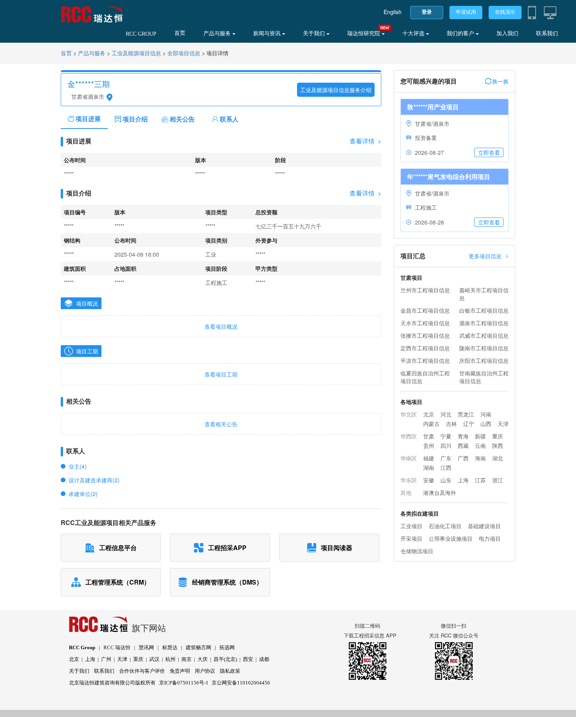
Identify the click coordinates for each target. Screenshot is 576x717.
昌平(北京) (225, 659)
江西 (445, 467)
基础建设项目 (484, 526)
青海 (463, 436)
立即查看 (489, 152)
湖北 (497, 458)
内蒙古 (431, 423)
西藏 (463, 445)
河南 (485, 414)
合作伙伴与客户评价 (142, 671)
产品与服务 (217, 33)
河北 (445, 414)
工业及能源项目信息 (136, 53)
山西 (485, 423)
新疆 (480, 436)
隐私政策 (230, 671)
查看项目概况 (221, 326)
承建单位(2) (83, 494)
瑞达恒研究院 (364, 33)
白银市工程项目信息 (484, 310)
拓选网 (227, 647)
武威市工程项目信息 (484, 335)
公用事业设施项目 (451, 538)
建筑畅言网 (198, 647)
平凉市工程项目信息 (425, 360)
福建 (428, 458)
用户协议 (205, 671)
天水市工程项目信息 (425, 323)
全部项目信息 (183, 53)
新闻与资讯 (267, 33)
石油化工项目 (445, 526)
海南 (480, 458)
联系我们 (547, 33)
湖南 (428, 467)
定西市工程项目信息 (425, 348)
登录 (427, 12)
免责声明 (180, 671)
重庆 (497, 436)
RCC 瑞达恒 (116, 647)
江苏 (480, 480)
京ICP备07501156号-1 (183, 683)
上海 (463, 480)
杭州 (170, 659)
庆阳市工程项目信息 (484, 360)
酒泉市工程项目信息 (484, 323)
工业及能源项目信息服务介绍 (335, 90)
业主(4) (78, 466)
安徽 (428, 480)
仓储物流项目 (416, 551)
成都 (264, 659)
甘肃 (428, 436)
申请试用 (466, 12)
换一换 (500, 81)
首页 (179, 33)
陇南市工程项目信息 (484, 348)
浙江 (497, 480)
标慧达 (170, 647)
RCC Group (82, 647)
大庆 (202, 659)
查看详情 (365, 141)
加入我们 (507, 33)
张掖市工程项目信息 (425, 335)
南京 (186, 659)
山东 (445, 480)
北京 (428, 414)
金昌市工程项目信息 (425, 310)
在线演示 (505, 12)
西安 (248, 659)
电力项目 (490, 538)
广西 (463, 458)
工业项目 (411, 526)
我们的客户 (461, 33)
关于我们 (314, 33)
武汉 (154, 659)
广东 (445, 458)
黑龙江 (466, 414)
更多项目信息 (489, 256)
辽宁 (468, 423)
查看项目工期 (221, 374)
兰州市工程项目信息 (425, 290)
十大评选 (414, 33)
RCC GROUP (141, 34)
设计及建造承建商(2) (94, 480)
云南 (480, 445)
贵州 (428, 445)
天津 (503, 423)
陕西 (497, 445)
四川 (445, 445)
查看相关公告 (221, 424)
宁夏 (445, 436)
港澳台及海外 (439, 492)
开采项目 (411, 538)
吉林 (451, 423)
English (393, 12)
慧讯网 (146, 647)
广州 (106, 659)
